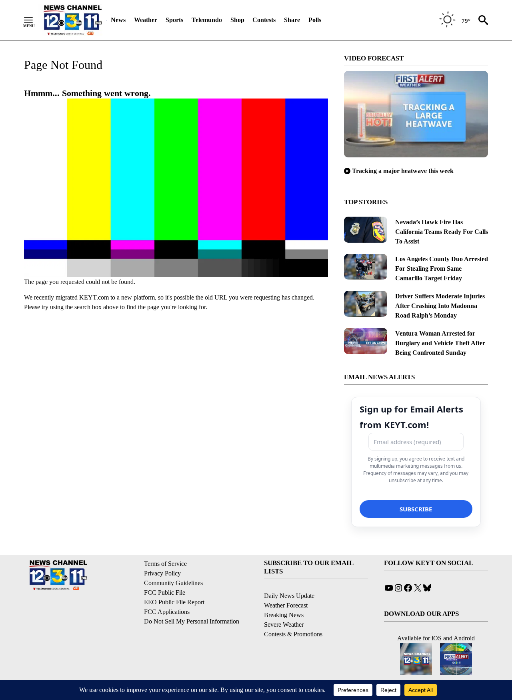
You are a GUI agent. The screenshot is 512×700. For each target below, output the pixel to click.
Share (292, 19)
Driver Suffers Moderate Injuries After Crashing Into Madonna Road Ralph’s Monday (440, 306)
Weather (145, 19)
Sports (174, 19)
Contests (264, 19)
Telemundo (207, 19)
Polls (314, 19)
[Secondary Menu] (34, 20)
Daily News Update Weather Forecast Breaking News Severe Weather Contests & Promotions (293, 615)
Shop (237, 19)
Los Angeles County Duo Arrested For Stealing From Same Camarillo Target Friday (441, 268)
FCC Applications (167, 611)
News (118, 19)
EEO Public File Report (174, 602)
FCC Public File (164, 592)
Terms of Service (165, 563)
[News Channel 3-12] (72, 20)
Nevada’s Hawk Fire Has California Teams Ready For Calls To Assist (441, 232)
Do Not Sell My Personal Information (191, 621)
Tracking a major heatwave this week (403, 170)
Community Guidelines (173, 582)
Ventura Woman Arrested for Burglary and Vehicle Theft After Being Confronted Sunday (440, 343)
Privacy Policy (162, 573)
